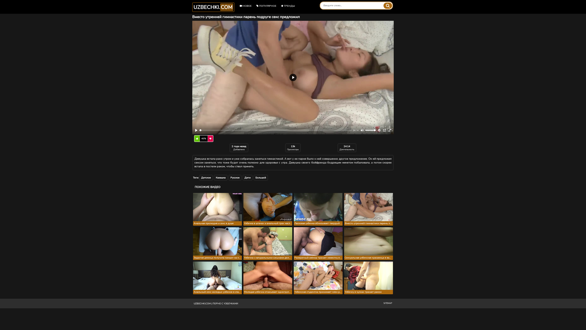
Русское (235, 177)
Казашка (221, 177)
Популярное (267, 6)
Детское (206, 177)
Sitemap (387, 303)
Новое (247, 6)
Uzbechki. (213, 7)
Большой (260, 177)
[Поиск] (387, 6)
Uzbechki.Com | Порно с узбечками (216, 303)
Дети (247, 177)
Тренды (289, 6)
